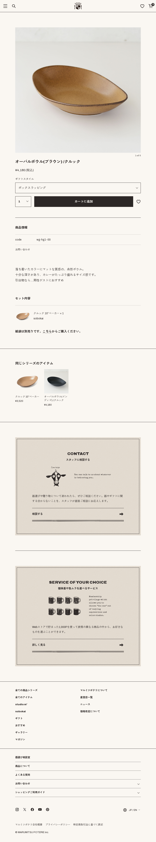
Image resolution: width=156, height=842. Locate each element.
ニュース (85, 704)
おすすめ (20, 725)
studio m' (21, 704)
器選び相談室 (22, 757)
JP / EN (133, 810)
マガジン (20, 739)
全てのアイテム (24, 697)
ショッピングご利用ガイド (30, 792)
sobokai (20, 711)
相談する (37, 514)
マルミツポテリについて (93, 690)
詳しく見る (38, 644)
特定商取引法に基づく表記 (88, 824)
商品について (22, 766)
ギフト (19, 718)
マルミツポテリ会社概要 (28, 824)
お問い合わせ (22, 249)
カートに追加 (84, 201)
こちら (47, 331)
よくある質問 (22, 775)
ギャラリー (21, 732)
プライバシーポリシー (57, 824)
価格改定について (90, 711)
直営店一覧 (86, 697)
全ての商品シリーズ (26, 690)
